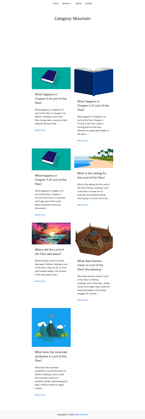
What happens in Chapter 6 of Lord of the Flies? (50, 98)
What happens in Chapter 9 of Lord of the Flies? (50, 179)
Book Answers (81, 414)
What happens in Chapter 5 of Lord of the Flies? (93, 105)
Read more (40, 130)
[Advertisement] (72, 48)
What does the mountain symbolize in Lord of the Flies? (51, 356)
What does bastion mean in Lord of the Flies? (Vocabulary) (90, 265)
